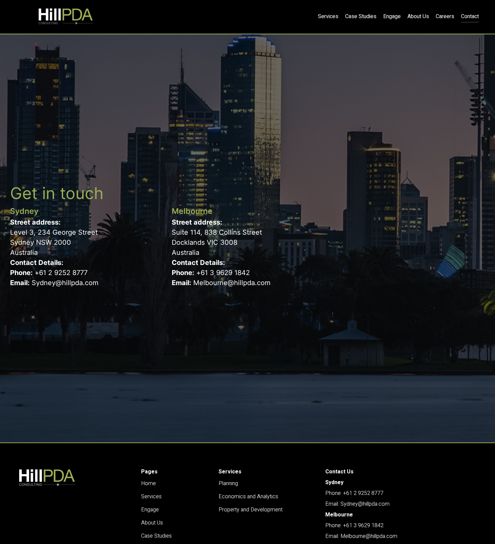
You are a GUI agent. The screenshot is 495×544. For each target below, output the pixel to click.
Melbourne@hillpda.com (231, 283)
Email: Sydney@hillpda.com (357, 504)
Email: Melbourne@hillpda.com (361, 536)
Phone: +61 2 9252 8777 (354, 493)
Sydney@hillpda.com (65, 283)
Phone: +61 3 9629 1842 (354, 525)
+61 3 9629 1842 (223, 273)
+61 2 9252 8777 (61, 273)
